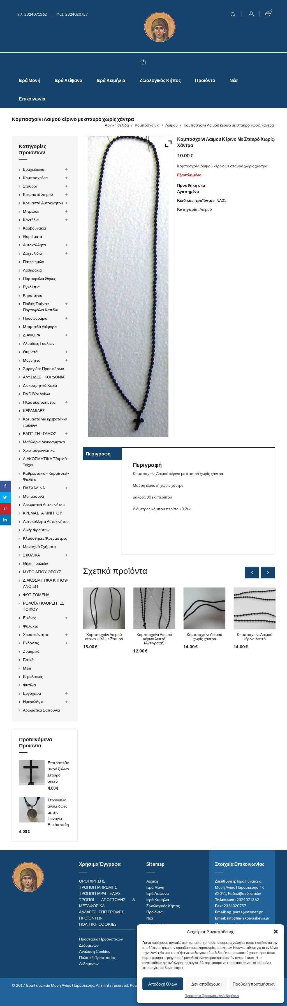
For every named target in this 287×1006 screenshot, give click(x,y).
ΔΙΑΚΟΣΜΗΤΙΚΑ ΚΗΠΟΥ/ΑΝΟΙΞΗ (45, 583)
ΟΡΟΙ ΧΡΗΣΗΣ (92, 881)
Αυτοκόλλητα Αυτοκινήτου (46, 521)
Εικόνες (29, 617)
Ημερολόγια (33, 701)
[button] (276, 931)
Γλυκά (28, 659)
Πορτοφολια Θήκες (39, 278)
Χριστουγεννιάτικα (39, 450)
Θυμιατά (30, 351)
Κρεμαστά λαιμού (38, 194)
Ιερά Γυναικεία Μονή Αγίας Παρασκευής (60, 985)
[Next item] (268, 573)
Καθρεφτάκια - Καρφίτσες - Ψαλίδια (46, 476)
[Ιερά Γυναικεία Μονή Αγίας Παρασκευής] (161, 26)
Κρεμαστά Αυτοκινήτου (43, 202)
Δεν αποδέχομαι (206, 983)
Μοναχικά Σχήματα (39, 546)
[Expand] (166, 142)
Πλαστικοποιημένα (39, 402)
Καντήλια (31, 219)
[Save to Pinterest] (5, 508)
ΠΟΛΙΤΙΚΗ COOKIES (98, 924)
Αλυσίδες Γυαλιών (38, 343)
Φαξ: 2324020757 (72, 14)
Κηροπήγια (32, 295)
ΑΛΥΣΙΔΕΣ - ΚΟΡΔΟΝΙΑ (43, 377)
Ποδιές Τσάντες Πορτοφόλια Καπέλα (40, 306)
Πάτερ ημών (33, 261)
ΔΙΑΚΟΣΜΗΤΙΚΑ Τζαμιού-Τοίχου (45, 461)
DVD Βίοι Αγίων (36, 393)
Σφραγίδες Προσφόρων (43, 368)
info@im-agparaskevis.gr (248, 918)
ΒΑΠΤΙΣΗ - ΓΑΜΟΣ (39, 433)
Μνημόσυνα (33, 496)
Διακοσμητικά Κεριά (40, 385)
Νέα (234, 80)
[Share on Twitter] (5, 497)
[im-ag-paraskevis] (143, 62)
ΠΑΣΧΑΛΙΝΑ (34, 487)
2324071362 (248, 899)
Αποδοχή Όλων (162, 983)
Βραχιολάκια (33, 169)
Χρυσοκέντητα (35, 634)
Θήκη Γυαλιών (35, 563)
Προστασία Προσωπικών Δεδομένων (212, 996)
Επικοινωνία (32, 98)
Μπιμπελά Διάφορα (40, 326)
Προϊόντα (205, 80)
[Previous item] (252, 573)
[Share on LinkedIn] (5, 519)
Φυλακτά (30, 626)
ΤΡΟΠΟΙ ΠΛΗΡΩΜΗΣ (98, 887)
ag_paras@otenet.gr (245, 911)
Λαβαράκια (32, 270)
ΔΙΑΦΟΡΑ (31, 335)
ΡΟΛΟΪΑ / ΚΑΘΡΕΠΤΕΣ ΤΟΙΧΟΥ (43, 606)
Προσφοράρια (35, 318)
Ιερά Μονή (29, 80)
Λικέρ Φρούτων (36, 529)
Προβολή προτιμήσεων (254, 983)
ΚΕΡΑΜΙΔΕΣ (34, 410)
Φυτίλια (29, 684)
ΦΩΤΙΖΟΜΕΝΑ (36, 594)
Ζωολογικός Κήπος (160, 80)
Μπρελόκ (31, 211)
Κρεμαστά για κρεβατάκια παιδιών (44, 422)
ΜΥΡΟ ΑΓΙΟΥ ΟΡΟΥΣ (42, 571)
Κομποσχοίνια (147, 125)
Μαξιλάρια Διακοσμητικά (44, 441)
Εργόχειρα (32, 693)
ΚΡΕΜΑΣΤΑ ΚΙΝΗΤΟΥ (42, 513)
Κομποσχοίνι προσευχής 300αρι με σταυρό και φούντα (268, 143)
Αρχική (152, 881)
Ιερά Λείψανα (68, 80)
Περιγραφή (98, 454)
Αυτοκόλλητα (34, 244)
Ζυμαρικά (31, 651)
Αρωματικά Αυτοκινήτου (44, 504)
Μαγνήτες (31, 360)
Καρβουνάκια (34, 228)
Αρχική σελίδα (117, 125)
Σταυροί (30, 186)
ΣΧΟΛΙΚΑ (31, 555)
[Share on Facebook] (5, 486)
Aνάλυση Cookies (94, 951)
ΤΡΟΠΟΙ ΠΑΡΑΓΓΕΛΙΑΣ (100, 893)
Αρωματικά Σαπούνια (41, 710)
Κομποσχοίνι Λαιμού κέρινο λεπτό (274, 143)
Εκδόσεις (31, 642)
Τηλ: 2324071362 (31, 14)
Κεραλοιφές (33, 676)
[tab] (102, 454)
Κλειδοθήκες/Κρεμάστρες (45, 538)
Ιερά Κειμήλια (111, 80)
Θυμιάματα (32, 236)
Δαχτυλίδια (32, 253)
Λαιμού (171, 125)
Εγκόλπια (31, 286)
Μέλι (27, 668)
